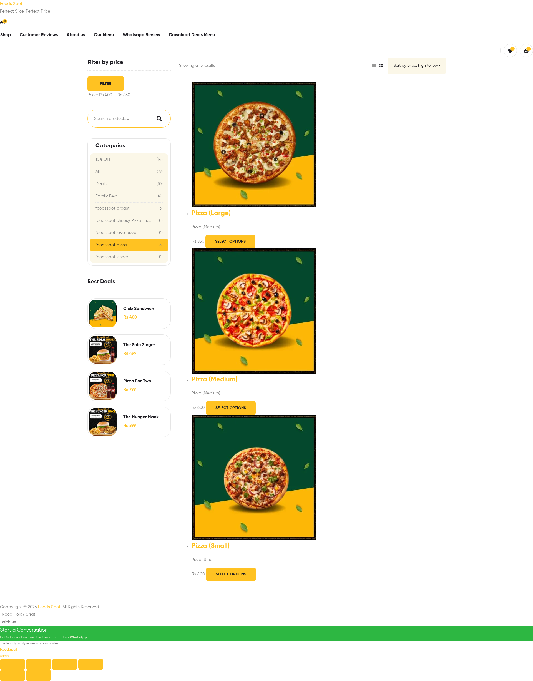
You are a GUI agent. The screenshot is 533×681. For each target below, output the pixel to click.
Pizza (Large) (211, 213)
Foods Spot (11, 4)
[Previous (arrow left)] (12, 675)
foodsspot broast (112, 208)
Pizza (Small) (211, 546)
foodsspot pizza (111, 245)
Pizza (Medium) (214, 379)
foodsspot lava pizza (116, 233)
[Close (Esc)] (90, 664)
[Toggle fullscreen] (38, 664)
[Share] (64, 664)
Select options (230, 241)
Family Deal (106, 196)
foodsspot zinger (111, 257)
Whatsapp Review (141, 35)
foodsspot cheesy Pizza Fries (123, 220)
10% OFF (103, 159)
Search (157, 118)
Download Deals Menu (192, 35)
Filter (105, 84)
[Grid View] (374, 66)
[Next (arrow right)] (38, 675)
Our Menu (104, 35)
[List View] (381, 66)
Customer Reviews (39, 35)
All (97, 172)
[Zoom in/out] (12, 664)
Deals (101, 184)
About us (76, 35)
